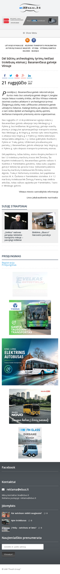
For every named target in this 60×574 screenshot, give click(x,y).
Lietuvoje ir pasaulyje (14, 45)
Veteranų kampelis (48, 48)
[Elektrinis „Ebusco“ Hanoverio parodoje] (43, 213)
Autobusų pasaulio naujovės (18, 48)
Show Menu (31, 33)
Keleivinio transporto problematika (41, 45)
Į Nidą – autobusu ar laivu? (23, 527)
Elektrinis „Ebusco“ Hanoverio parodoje (41, 233)
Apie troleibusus (18, 520)
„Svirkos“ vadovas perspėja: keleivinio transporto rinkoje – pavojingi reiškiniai (14, 236)
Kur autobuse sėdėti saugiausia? (26, 513)
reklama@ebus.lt (18, 489)
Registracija (8, 262)
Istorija (35, 48)
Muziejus (35, 51)
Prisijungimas (9, 264)
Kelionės (26, 51)
